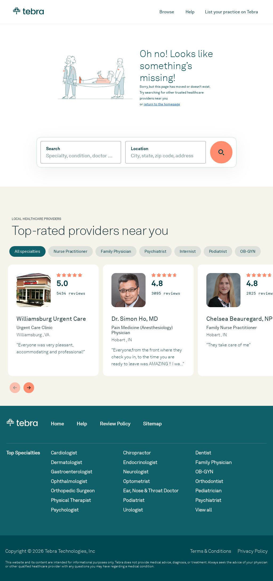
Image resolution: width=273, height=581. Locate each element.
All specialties (27, 251)
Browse (166, 11)
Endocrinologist (140, 462)
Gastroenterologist (71, 471)
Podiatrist (218, 251)
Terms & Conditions (210, 551)
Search (53, 149)
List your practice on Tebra (231, 11)
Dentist (203, 452)
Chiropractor (137, 452)
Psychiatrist (155, 251)
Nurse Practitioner (70, 251)
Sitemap (152, 423)
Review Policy (115, 423)
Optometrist (136, 481)
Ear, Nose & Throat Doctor (151, 490)
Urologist (133, 509)
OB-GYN (247, 251)
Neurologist (135, 471)
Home (57, 423)
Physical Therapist (71, 500)
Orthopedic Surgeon (73, 490)
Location (139, 149)
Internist (188, 251)
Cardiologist (64, 452)
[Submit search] (221, 152)
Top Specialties (23, 452)
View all (203, 509)
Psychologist (65, 509)
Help (190, 11)
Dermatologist (66, 462)
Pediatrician (208, 490)
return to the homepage (162, 104)
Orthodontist (209, 481)
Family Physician (116, 251)
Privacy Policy (253, 551)
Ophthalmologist (69, 481)
